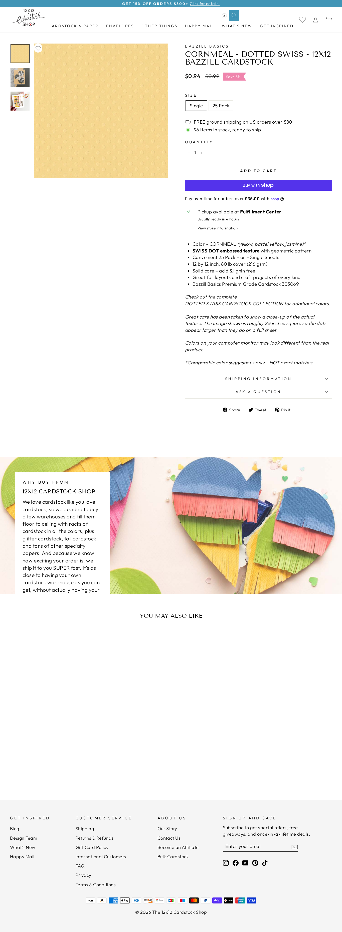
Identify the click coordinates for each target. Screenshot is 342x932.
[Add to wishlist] (38, 48)
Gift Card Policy (92, 847)
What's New (237, 26)
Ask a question (258, 391)
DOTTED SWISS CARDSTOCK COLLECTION (234, 303)
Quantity (199, 142)
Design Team (23, 838)
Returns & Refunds (95, 838)
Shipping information (258, 378)
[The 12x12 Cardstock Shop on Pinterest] (255, 862)
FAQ (80, 866)
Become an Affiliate (178, 847)
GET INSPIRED (277, 26)
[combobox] (171, 15)
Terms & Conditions (96, 884)
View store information (218, 228)
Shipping (85, 828)
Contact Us (169, 838)
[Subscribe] (294, 846)
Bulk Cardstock (173, 856)
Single (196, 106)
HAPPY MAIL (199, 26)
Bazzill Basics (207, 46)
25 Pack (221, 106)
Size (191, 95)
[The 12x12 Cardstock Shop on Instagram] (226, 862)
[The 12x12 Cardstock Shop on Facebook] (236, 862)
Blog (14, 828)
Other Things (159, 26)
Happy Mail (22, 856)
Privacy (83, 875)
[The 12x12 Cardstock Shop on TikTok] (265, 862)
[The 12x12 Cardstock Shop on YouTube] (245, 862)
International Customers (101, 856)
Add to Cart (54, 762)
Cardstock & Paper (74, 26)
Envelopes (120, 26)
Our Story (167, 828)
